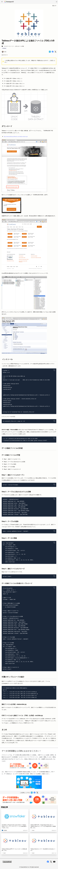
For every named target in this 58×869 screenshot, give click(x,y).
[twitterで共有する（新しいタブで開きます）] (55, 52)
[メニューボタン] (2, 1)
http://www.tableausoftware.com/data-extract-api (16, 136)
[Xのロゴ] (51, 862)
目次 (53, 5)
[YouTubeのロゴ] (54, 862)
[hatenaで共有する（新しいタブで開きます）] (50, 52)
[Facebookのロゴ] (48, 862)
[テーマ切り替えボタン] (56, 2)
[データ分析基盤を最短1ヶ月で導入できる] (29, 800)
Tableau (4, 48)
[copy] (54, 370)
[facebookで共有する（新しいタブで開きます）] (52, 52)
